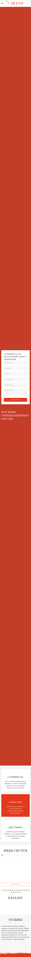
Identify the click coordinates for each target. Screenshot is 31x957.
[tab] (2, 890)
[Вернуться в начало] (15, 3)
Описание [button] (15, 884)
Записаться (15, 399)
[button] (2, 3)
